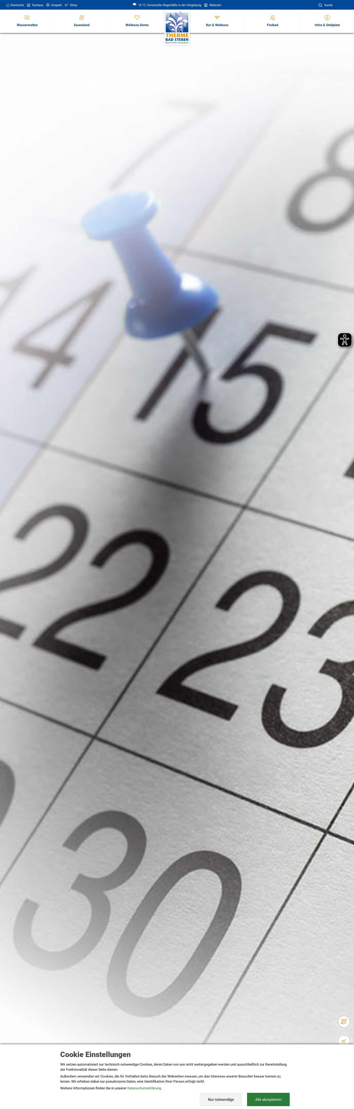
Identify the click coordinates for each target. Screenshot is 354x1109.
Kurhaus (37, 5)
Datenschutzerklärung (144, 1088)
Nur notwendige (221, 1099)
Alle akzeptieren (268, 1099)
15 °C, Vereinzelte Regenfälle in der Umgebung (169, 5)
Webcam (215, 5)
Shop (73, 5)
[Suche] (320, 5)
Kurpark (56, 5)
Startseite (17, 5)
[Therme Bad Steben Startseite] (177, 27)
